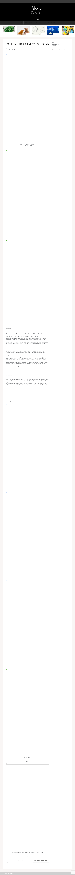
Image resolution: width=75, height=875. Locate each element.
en (38, 19)
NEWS (26, 23)
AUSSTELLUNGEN (46, 23)
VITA (40, 23)
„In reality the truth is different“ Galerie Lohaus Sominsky (8, 33)
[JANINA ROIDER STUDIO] (37, 10)
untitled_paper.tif (55, 33)
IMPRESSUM (7, 873)
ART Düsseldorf (55, 44)
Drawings (42, 33)
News (53, 42)
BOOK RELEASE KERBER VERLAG (40, 860)
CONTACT (53, 23)
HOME (21, 23)
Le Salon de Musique (63, 49)
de (36, 19)
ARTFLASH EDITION (56, 47)
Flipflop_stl (27, 33)
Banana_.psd (71, 33)
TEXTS (36, 23)
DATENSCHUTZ (12, 873)
